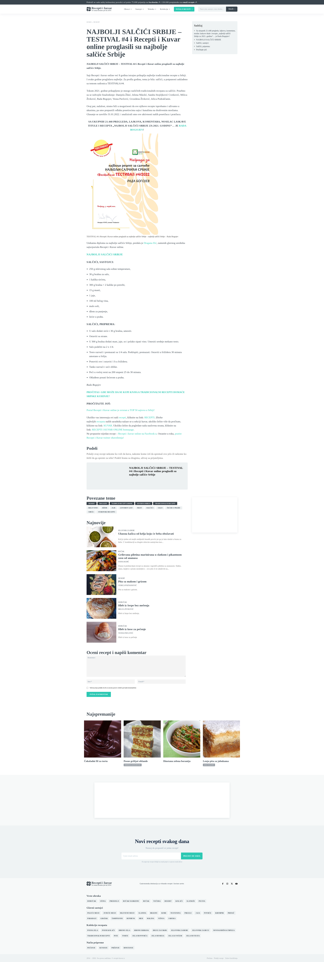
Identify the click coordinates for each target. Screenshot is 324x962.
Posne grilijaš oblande (136, 761)
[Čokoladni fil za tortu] (102, 739)
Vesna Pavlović (125, 633)
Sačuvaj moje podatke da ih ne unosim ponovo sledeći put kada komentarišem (113, 688)
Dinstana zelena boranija (176, 761)
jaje (114, 508)
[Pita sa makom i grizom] (101, 584)
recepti (122, 417)
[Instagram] (227, 884)
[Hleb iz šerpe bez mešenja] (101, 608)
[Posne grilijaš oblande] (142, 739)
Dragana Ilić (150, 243)
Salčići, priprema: (203, 46)
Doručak (122, 602)
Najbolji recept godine (122, 503)
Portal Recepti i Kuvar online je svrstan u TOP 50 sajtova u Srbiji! (121, 410)
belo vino (93, 508)
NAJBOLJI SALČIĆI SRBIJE (105, 254)
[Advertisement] (214, 515)
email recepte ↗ (190, 2)
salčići (150, 508)
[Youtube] (236, 884)
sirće (91, 512)
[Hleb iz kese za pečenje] (101, 632)
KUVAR (108, 425)
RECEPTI (149, 417)
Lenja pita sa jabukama (216, 761)
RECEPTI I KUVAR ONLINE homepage (113, 429)
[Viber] (154, 480)
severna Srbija (143, 503)
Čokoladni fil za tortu (96, 761)
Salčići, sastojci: (202, 43)
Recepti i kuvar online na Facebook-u (137, 433)
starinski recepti (106, 512)
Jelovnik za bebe (126, 530)
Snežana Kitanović (133, 765)
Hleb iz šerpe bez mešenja (133, 605)
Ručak (121, 551)
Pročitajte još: (201, 50)
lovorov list (126, 508)
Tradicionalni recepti (165, 503)
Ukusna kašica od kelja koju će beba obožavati (146, 533)
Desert (96, 22)
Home (89, 22)
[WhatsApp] (149, 480)
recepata (100, 421)
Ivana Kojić (123, 562)
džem (104, 508)
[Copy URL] (166, 480)
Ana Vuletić (209, 765)
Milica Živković (126, 609)
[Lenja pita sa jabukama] (221, 739)
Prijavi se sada (191, 856)
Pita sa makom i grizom (132, 581)
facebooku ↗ (154, 2)
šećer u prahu (173, 508)
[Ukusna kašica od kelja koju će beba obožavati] (101, 536)
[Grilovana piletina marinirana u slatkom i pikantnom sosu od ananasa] (101, 560)
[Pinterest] (143, 480)
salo (160, 508)
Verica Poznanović (127, 585)
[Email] (160, 480)
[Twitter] (137, 480)
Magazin (103, 503)
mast (139, 508)
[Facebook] (131, 480)
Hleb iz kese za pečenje (132, 629)
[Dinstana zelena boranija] (181, 739)
